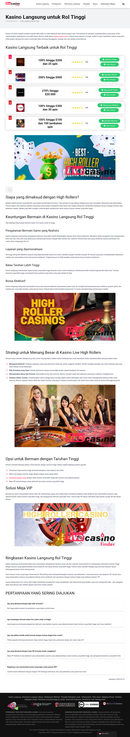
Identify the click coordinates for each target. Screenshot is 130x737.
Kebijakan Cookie (31, 699)
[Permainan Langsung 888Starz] (20, 111)
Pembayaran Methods (52, 697)
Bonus (41, 697)
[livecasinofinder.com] (13, 3)
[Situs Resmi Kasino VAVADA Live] (20, 81)
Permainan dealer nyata (17, 478)
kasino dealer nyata (61, 36)
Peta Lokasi (96, 697)
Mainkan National (110, 121)
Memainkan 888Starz (111, 105)
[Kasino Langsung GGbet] (20, 65)
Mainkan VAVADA (110, 75)
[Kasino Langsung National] (20, 127)
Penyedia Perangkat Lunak (70, 697)
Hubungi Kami (100, 699)
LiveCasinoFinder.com (12, 21)
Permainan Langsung (30, 697)
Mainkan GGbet (110, 60)
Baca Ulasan (110, 64)
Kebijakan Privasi (108, 697)
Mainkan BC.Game (111, 90)
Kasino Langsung (15, 697)
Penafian (118, 697)
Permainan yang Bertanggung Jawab (51, 699)
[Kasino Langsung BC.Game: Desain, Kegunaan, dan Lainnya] (20, 96)
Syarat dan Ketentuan (73, 699)
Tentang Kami (86, 697)
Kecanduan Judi (88, 699)
